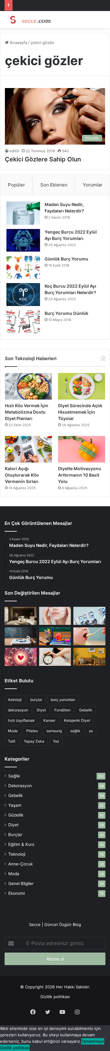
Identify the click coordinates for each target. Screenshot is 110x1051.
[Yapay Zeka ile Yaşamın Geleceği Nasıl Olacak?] (89, 616)
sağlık (75, 730)
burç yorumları (63, 699)
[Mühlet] (29, 19)
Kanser (49, 720)
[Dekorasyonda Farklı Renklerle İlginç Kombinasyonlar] (89, 657)
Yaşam (14, 805)
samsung (54, 730)
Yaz (56, 741)
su (91, 730)
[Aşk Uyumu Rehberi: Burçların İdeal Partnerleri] (21, 657)
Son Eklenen (54, 185)
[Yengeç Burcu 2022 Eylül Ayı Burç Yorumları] (23, 240)
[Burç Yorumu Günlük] (23, 321)
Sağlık (14, 775)
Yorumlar (92, 185)
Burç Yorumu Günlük (66, 313)
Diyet (41, 710)
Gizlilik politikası (55, 996)
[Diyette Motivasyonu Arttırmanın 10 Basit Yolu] (81, 449)
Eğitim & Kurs (21, 844)
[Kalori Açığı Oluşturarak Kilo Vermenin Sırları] (28, 449)
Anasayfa (18, 42)
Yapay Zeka (34, 741)
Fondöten (62, 710)
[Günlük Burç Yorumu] (23, 267)
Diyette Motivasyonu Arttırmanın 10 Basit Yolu (79, 475)
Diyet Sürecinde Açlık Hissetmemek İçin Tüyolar (80, 412)
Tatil (11, 741)
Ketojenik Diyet (77, 720)
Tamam (87, 1041)
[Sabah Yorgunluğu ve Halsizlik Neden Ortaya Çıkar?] (55, 657)
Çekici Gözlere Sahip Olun (43, 159)
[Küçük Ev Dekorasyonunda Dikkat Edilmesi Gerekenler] (21, 616)
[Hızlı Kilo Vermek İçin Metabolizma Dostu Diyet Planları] (28, 386)
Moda (13, 730)
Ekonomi (16, 893)
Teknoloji (16, 854)
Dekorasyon (20, 785)
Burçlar (15, 834)
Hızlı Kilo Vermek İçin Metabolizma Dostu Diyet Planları (26, 412)
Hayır (99, 1041)
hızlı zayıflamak (21, 720)
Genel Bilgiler (21, 883)
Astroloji (15, 699)
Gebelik (85, 710)
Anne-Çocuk (20, 863)
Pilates (32, 730)
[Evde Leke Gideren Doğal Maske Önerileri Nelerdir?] (55, 616)
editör (14, 151)
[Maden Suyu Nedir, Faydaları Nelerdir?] (23, 213)
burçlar (36, 699)
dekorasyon (18, 710)
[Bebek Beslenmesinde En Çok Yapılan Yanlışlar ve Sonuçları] (89, 636)
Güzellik (15, 815)
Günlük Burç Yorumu (66, 258)
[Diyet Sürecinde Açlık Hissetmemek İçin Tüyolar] (81, 386)
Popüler (16, 185)
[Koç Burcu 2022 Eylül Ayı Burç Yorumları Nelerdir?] (23, 294)
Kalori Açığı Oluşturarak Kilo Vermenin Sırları (22, 475)
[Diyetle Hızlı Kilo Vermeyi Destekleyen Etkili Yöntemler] (21, 636)
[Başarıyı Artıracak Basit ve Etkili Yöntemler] (55, 636)
